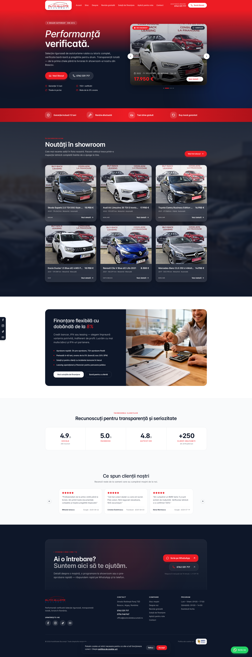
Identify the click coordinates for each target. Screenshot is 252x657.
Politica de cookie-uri (186, 641)
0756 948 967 (123, 614)
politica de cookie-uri (107, 649)
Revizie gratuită (108, 5)
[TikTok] (63, 623)
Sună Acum (199, 5)
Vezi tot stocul (194, 154)
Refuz (150, 648)
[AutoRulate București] (58, 5)
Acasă (79, 5)
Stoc (87, 5)
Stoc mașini (154, 601)
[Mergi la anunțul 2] (165, 88)
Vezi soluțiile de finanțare (68, 374)
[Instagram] (55, 623)
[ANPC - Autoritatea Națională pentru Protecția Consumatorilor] (201, 641)
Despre (95, 5)
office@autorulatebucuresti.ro (130, 618)
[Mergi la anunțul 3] (168, 88)
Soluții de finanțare (126, 5)
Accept (162, 648)
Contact (159, 5)
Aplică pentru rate (145, 5)
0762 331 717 (180, 6)
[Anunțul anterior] (130, 56)
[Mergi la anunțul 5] (173, 88)
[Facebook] (48, 623)
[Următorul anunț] (206, 56)
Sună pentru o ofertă (98, 374)
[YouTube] (70, 623)
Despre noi (153, 605)
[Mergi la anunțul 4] (171, 88)
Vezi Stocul (58, 75)
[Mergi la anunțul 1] (163, 88)
